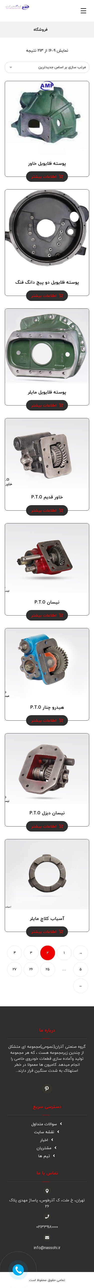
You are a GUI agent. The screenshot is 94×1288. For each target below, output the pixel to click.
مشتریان (44, 1148)
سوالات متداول (44, 1124)
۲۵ (48, 969)
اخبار (44, 1140)
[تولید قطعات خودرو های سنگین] (17, 7)
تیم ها (44, 1156)
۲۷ (15, 969)
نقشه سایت (44, 1132)
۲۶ (31, 969)
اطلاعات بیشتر (43, 177)
